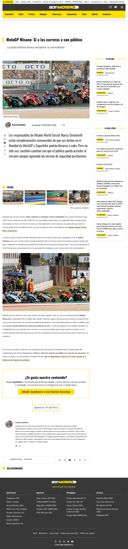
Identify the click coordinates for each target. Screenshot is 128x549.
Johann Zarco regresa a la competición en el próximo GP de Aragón (110, 104)
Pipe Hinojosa (109, 73)
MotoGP (28, 459)
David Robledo (18, 124)
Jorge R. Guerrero (114, 111)
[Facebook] (4, 146)
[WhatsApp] (4, 135)
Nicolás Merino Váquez (112, 169)
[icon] (110, 7)
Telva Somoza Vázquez (112, 140)
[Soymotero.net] (64, 7)
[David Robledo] (8, 125)
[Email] (4, 139)
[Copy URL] (4, 154)
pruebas (100, 72)
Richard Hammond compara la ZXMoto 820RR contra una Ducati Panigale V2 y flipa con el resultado (110, 184)
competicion (16, 459)
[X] (4, 150)
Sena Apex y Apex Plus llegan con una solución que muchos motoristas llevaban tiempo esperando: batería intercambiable (109, 206)
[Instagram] (16, 445)
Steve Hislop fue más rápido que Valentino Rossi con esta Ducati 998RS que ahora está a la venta (110, 227)
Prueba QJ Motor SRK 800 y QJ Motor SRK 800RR (109, 67)
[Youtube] (72, 542)
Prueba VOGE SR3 (104, 164)
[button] (122, 7)
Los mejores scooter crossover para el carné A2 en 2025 (110, 150)
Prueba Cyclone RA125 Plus (108, 135)
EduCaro (110, 93)
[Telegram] (4, 142)
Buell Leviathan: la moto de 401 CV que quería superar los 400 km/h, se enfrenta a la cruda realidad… (110, 85)
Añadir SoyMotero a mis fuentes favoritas (46, 391)
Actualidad (101, 93)
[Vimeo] (68, 542)
